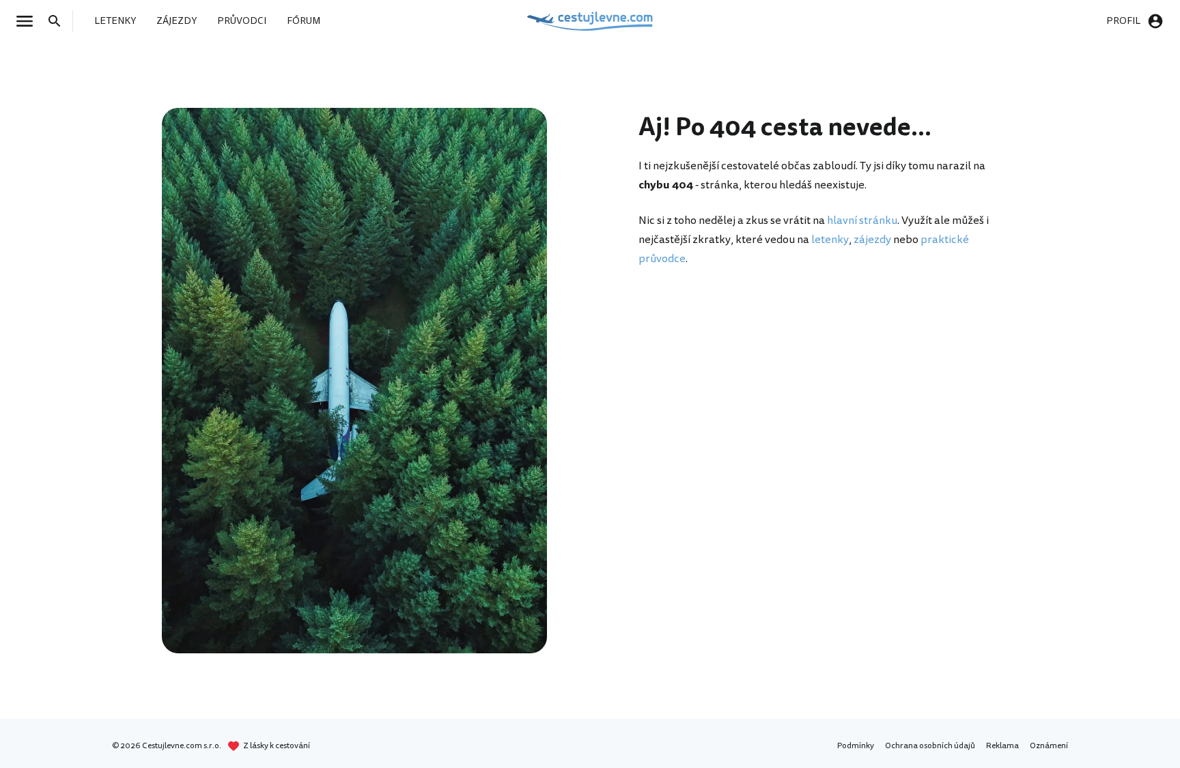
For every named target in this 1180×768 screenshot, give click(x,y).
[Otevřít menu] (29, 21)
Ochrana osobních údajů (930, 746)
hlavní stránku (862, 220)
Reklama (1002, 746)
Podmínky (855, 746)
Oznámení (1049, 746)
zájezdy (872, 239)
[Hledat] (59, 21)
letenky (830, 239)
